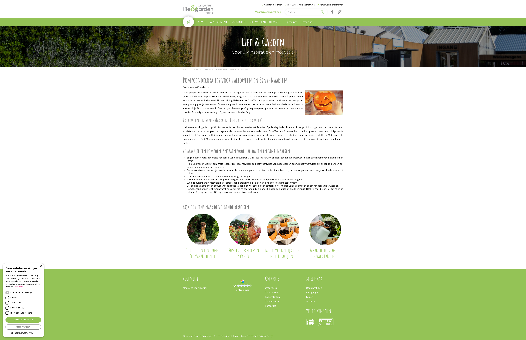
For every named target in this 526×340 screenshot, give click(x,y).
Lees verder (18, 287)
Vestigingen (312, 292)
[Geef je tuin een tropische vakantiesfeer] (203, 230)
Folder (309, 296)
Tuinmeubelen (272, 301)
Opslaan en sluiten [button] (23, 320)
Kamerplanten (272, 296)
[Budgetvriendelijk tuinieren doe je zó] (283, 230)
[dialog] (23, 300)
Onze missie (271, 287)
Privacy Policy (266, 336)
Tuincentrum (271, 292)
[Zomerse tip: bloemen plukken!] (245, 230)
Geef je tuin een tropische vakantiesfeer (201, 253)
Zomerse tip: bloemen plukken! (244, 253)
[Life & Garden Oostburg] (198, 8)
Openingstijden (314, 287)
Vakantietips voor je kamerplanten (324, 253)
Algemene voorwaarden (195, 287)
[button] (23, 333)
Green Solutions (222, 336)
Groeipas (310, 301)
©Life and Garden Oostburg (197, 336)
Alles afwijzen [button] (23, 327)
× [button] (41, 266)
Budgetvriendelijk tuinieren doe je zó (282, 253)
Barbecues (270, 305)
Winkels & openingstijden (268, 11)
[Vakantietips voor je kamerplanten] (325, 230)
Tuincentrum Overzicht (245, 336)
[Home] (188, 21)
